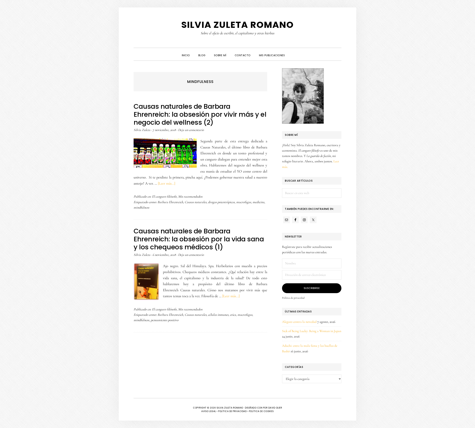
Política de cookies (261, 411)
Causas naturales (196, 202)
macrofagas (243, 202)
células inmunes (218, 315)
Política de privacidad (293, 297)
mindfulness (141, 207)
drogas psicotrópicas (221, 202)
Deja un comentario (191, 130)
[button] (293, 52)
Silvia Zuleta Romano (237, 25)
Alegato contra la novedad (299, 322)
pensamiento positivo (164, 320)
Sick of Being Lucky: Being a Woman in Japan (311, 331)
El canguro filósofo (164, 196)
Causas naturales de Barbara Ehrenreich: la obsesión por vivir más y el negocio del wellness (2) (200, 114)
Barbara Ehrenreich (170, 202)
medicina (258, 202)
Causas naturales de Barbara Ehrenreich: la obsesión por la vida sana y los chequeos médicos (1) (199, 239)
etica (233, 315)
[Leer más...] (166, 183)
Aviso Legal (208, 411)
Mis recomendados (190, 196)
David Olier (275, 407)
